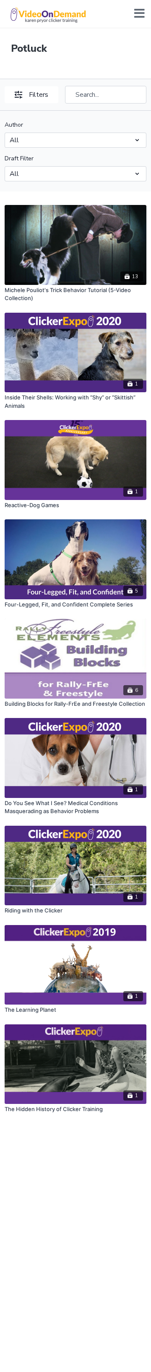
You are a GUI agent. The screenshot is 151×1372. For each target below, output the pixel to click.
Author (14, 125)
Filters (38, 94)
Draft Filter (19, 158)
